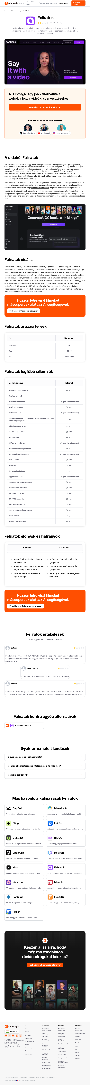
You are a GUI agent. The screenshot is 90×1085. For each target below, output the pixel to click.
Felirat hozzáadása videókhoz (45, 1035)
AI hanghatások (46, 1065)
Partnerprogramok (51, 3)
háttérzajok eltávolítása (45, 176)
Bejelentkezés (63, 3)
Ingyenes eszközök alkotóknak (61, 1035)
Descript (77, 1055)
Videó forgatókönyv (62, 1040)
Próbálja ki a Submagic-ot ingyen (45, 107)
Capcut (77, 1052)
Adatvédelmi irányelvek (27, 1077)
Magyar (12, 1031)
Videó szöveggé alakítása (45, 1045)
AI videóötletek (62, 1055)
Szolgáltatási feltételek (11, 1077)
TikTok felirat (62, 1051)
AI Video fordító (46, 1068)
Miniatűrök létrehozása (61, 1029)
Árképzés (42, 3)
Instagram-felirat (63, 1058)
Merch (27, 1044)
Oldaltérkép (28, 1054)
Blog (26, 1029)
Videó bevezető (63, 1044)
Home (6, 11)
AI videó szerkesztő (45, 1040)
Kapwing (77, 1058)
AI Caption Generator (45, 1054)
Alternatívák (78, 1025)
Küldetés (27, 1032)
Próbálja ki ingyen (77, 3)
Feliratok (28, 11)
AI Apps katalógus (16, 11)
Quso (76, 1046)
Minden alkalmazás (78, 1029)
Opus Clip (78, 1039)
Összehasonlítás (80, 1033)
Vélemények (28, 1038)
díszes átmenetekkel (40, 188)
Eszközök (61, 1025)
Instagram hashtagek (61, 1066)
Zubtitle (77, 1043)
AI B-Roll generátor (45, 1058)
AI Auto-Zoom (46, 1062)
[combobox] (11, 1032)
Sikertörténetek (29, 1041)
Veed (76, 1049)
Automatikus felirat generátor (46, 1029)
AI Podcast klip (46, 1050)
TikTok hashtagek (61, 1047)
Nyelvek (27, 1051)
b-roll (38, 191)
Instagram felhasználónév (63, 1062)
